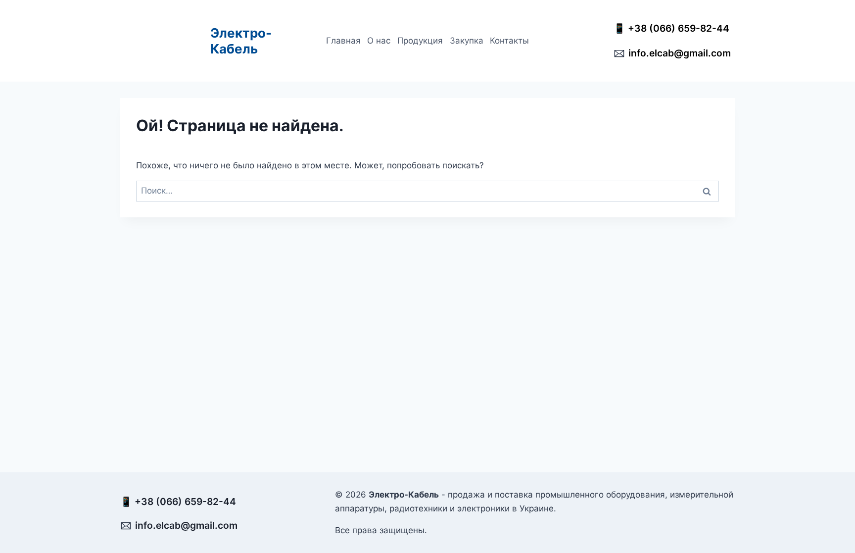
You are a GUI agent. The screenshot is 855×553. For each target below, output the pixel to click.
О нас (378, 41)
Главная (343, 41)
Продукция (420, 41)
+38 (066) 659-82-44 (681, 28)
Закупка (466, 41)
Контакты (509, 41)
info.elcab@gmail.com (679, 53)
